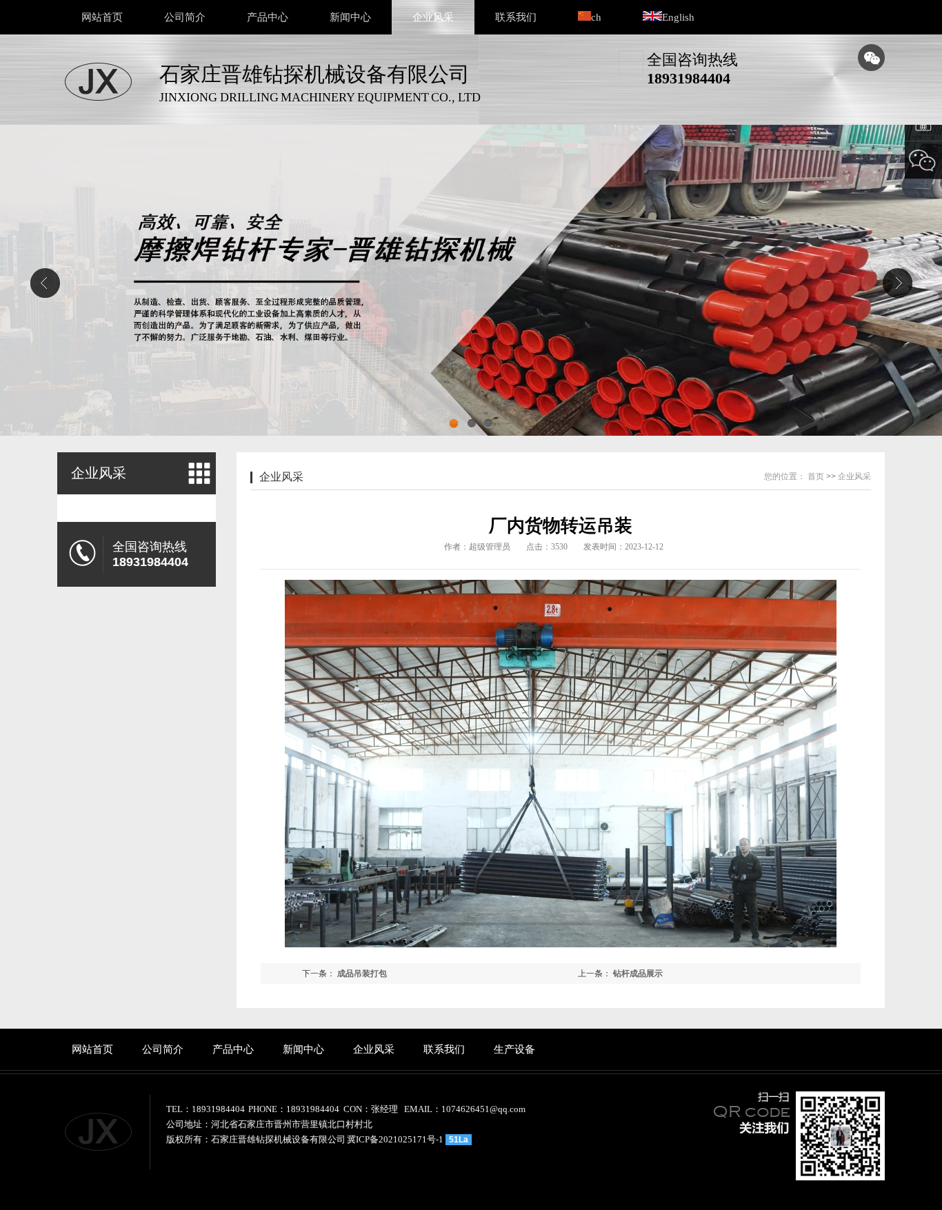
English (678, 17)
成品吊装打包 (362, 973)
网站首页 (102, 17)
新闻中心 (350, 17)
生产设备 (514, 1049)
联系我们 (516, 17)
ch (596, 17)
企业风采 (433, 17)
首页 (816, 476)
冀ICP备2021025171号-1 (395, 1139)
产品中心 (267, 17)
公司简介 (185, 17)
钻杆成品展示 (638, 973)
